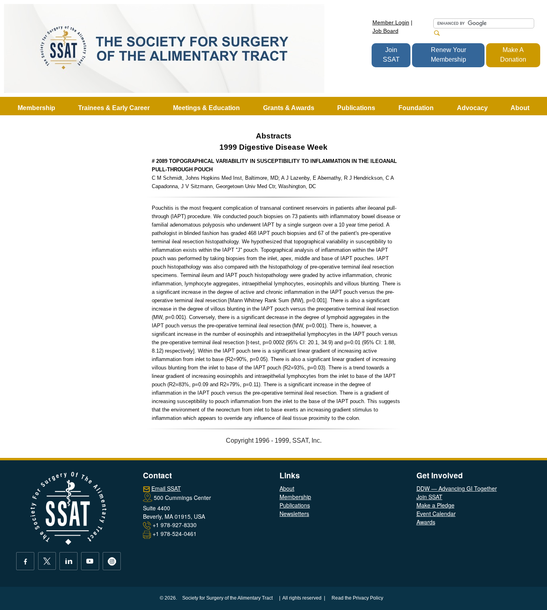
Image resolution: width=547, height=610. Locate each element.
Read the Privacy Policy (357, 598)
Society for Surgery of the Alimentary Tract (227, 598)
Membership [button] (36, 107)
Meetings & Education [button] (206, 107)
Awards (425, 522)
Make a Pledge (435, 505)
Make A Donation (513, 54)
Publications (295, 505)
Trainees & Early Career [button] (114, 107)
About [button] (520, 107)
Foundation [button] (416, 107)
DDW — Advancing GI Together (456, 488)
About (287, 488)
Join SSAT (391, 54)
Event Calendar (436, 514)
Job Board (385, 31)
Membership (295, 497)
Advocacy (472, 107)
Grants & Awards (288, 107)
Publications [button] (356, 107)
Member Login (390, 22)
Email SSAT (166, 488)
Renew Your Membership (448, 54)
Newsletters (294, 514)
